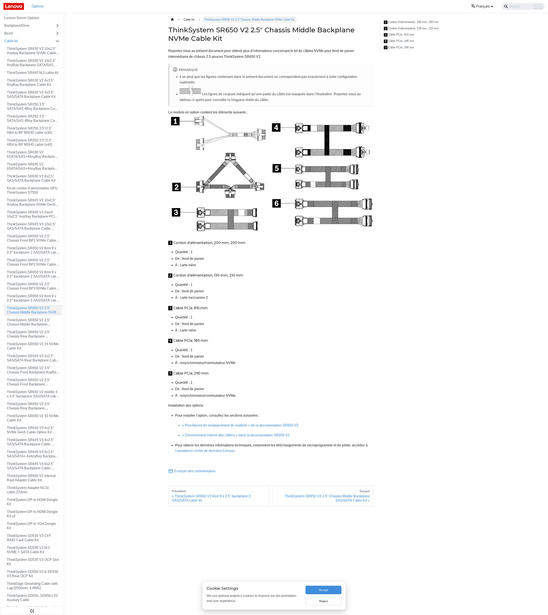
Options (37, 6)
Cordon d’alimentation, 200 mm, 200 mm (412, 22)
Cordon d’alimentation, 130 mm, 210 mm (412, 28)
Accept (323, 590)
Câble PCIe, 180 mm (399, 41)
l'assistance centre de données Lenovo (204, 451)
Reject (323, 601)
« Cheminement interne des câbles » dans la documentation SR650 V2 (236, 435)
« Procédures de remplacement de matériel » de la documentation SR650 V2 (240, 425)
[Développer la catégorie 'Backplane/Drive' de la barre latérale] (57, 25)
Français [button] (483, 6)
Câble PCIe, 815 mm (399, 34)
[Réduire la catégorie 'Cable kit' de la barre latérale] (57, 41)
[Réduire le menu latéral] (32, 610)
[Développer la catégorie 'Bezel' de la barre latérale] (57, 33)
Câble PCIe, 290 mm (399, 47)
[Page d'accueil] (172, 19)
